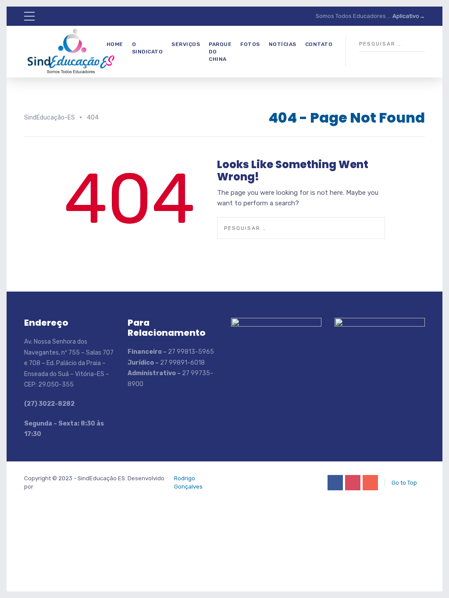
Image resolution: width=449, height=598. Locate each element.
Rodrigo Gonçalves (188, 482)
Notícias (282, 44)
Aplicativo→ (408, 16)
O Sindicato (147, 48)
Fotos (250, 44)
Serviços (185, 44)
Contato (319, 44)
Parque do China (220, 51)
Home (115, 44)
